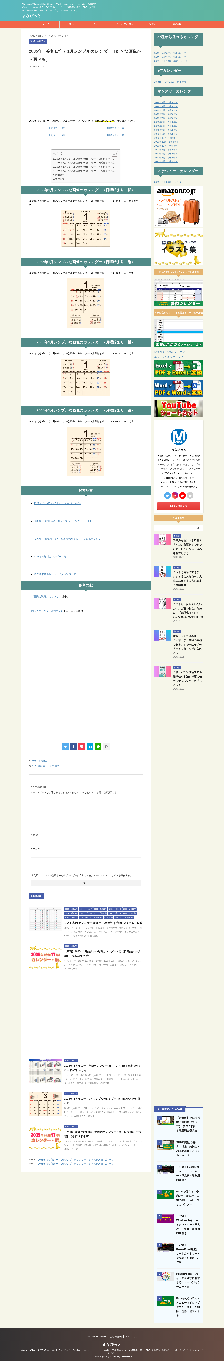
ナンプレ (151, 24)
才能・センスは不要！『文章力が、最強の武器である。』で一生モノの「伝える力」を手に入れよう (187, 644)
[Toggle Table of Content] (113, 154)
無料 (57, 765)
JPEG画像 (37, 765)
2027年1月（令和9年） (166, 149)
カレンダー (98, 24)
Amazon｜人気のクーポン (169, 351)
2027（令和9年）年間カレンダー (171, 57)
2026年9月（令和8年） (166, 134)
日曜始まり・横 (56, 128)
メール (35, 848)
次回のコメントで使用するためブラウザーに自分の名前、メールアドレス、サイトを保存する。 (82, 875)
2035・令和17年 (39, 761)
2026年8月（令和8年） (166, 130)
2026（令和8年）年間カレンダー (171, 53)
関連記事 (59, 174)
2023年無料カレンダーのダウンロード (55, 574)
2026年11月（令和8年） (166, 141)
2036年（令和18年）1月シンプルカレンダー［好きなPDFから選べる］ (77, 1163)
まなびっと (31, 16)
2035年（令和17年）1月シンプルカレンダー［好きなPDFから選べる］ (77, 1159)
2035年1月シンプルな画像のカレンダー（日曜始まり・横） (86, 158)
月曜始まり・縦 (115, 135)
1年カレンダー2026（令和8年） (170, 81)
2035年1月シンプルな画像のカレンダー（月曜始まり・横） (86, 166)
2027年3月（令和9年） (166, 157)
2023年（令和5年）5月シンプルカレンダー (57, 503)
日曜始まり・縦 (56, 135)
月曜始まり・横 (115, 128)
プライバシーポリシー (96, 1336)
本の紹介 (177, 24)
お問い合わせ (116, 1336)
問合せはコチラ (178, 505)
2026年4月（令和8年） (166, 114)
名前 (34, 835)
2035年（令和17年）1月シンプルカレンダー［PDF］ (63, 521)
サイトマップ (132, 1336)
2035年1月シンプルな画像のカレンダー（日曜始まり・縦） (86, 162)
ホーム (46, 24)
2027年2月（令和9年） (166, 153)
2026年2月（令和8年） (166, 106)
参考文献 (59, 178)
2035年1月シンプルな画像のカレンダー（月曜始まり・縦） (86, 170)
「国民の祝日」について (44, 596)
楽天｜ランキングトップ (168, 357)
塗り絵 (72, 24)
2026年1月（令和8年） (166, 102)
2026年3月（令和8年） (166, 110)
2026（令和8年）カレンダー (169, 182)
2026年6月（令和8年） (166, 122)
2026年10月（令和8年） (166, 138)
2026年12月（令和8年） (166, 145)
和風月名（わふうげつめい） (47, 611)
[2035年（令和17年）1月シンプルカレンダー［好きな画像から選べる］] (90, 746)
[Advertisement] (86, 93)
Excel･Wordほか (125, 24)
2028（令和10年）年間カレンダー (172, 61)
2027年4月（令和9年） (166, 161)
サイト (34, 862)
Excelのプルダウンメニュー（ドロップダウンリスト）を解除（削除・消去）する (188, 1307)
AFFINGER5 (126, 1356)
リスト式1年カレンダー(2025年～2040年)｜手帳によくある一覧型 (103, 922)
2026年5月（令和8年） (166, 118)
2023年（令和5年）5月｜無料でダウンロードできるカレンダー (68, 538)
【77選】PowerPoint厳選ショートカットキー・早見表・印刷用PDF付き (188, 1253)
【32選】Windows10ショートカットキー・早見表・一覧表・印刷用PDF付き (188, 1225)
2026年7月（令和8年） (166, 126)
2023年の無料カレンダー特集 (50, 556)
